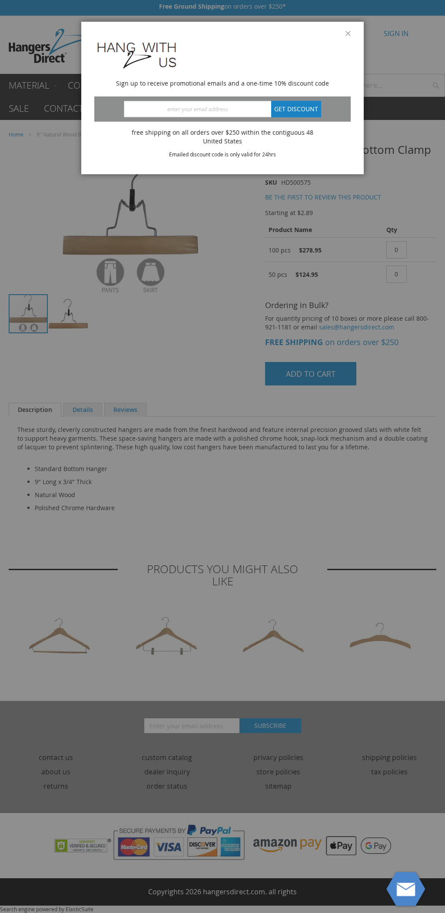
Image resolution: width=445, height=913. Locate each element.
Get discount (296, 109)
